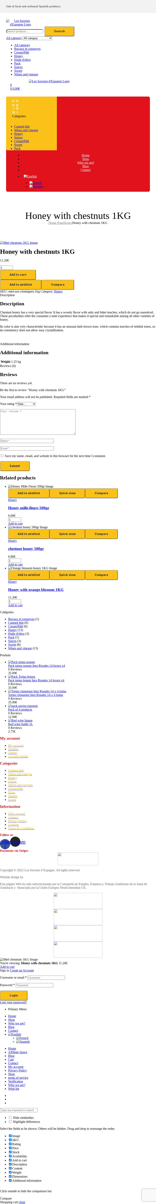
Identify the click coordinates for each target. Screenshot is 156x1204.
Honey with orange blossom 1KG (36, 589)
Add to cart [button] (15, 523)
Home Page (56, 223)
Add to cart (18, 275)
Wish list (13, 1088)
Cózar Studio (32, 877)
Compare (58, 285)
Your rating (8, 404)
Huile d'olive (22, 59)
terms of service (18, 1077)
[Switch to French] (89, 183)
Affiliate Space (17, 1052)
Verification (15, 1081)
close (22, 1202)
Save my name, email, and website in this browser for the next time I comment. (55, 456)
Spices (18, 67)
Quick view (67, 493)
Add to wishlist (21, 285)
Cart (11, 1059)
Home (12, 1016)
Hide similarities (23, 1117)
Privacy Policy (17, 1070)
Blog (11, 1027)
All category (22, 45)
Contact (13, 1030)
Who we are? (16, 1023)
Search (59, 31)
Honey (18, 56)
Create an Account (22, 970)
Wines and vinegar (26, 74)
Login (14, 995)
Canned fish (16, 622)
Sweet (18, 70)
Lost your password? (13, 1002)
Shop (11, 1019)
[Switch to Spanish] (89, 186)
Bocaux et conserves (27, 49)
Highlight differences (26, 1121)
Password (7, 985)
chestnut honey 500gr (26, 549)
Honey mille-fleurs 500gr (28, 508)
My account (15, 1066)
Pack (17, 63)
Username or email (13, 977)
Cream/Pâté (21, 52)
